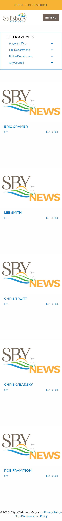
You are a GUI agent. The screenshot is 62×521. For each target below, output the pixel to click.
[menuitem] (31, 44)
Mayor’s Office (17, 43)
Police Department (21, 56)
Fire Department (19, 49)
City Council (16, 62)
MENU (52, 17)
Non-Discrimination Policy (31, 516)
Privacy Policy (52, 512)
